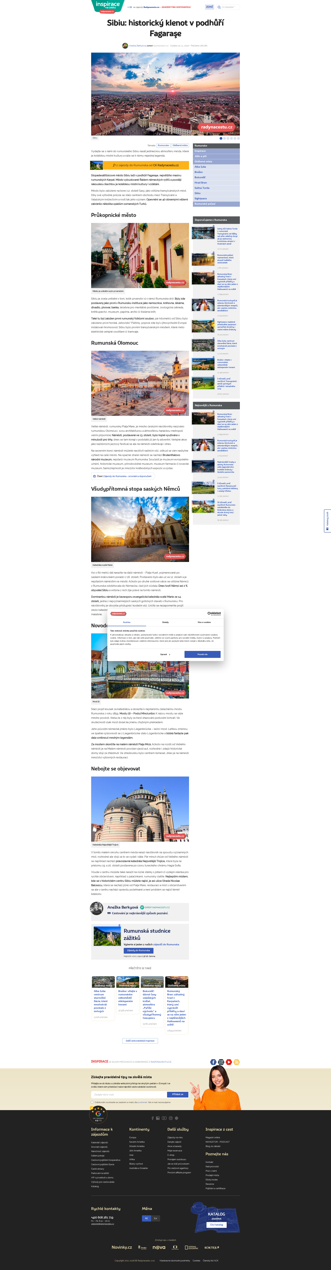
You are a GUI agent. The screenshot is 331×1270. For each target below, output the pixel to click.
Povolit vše (203, 654)
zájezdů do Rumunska (166, 944)
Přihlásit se (177, 1094)
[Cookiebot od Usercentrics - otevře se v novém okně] (209, 614)
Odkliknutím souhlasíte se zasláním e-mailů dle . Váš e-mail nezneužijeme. (132, 1102)
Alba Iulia (200, 167)
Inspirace (200, 151)
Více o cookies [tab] (204, 622)
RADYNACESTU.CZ (161, 1062)
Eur (155, 1218)
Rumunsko (163, 145)
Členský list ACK (210, 1260)
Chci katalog (216, 1225)
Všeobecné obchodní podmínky (175, 1260)
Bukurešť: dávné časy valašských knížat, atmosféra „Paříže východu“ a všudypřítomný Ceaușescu (152, 1004)
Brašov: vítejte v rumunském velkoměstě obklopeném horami (127, 998)
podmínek (142, 1102)
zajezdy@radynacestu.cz (102, 1224)
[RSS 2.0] (236, 1062)
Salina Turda (202, 188)
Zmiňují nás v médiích (165, 1240)
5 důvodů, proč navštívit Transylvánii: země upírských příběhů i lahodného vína (227, 384)
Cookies (196, 1260)
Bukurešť (200, 177)
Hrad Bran (201, 183)
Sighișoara (201, 198)
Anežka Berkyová (137, 45)
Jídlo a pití (201, 156)
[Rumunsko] (107, 936)
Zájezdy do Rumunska (138, 950)
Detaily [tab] (165, 622)
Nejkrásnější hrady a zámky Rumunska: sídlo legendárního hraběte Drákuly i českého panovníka (226, 467)
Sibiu (198, 193)
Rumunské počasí (205, 204)
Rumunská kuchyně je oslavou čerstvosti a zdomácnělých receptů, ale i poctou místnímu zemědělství (227, 306)
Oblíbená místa (180, 145)
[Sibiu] (165, 94)
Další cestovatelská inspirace (140, 1041)
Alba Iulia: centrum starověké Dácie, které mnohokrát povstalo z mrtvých (101, 1001)
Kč (146, 1218)
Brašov (199, 172)
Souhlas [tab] (126, 622)
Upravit (163, 654)
